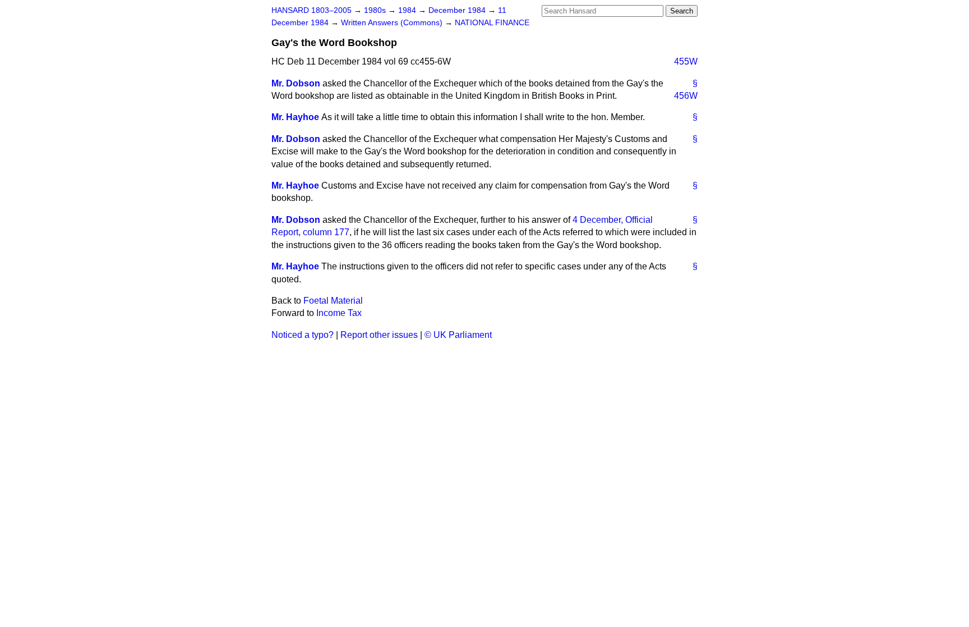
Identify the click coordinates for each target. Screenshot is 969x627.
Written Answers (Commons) (393, 23)
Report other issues (379, 335)
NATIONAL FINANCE (492, 23)
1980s (376, 10)
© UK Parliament (458, 335)
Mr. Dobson (295, 83)
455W (686, 61)
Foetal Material (333, 300)
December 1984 (458, 10)
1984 (408, 10)
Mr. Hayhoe (295, 117)
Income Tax (339, 313)
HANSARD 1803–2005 (311, 10)
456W (686, 95)
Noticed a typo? (302, 335)
